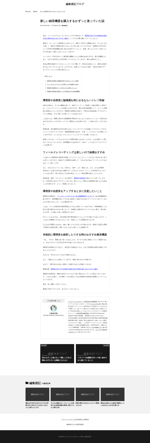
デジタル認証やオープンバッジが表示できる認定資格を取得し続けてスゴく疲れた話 (62, 405)
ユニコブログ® (96, 304)
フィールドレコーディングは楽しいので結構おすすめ (61, 84)
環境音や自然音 (79, 178)
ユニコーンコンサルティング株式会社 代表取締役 (82, 301)
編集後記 (35, 11)
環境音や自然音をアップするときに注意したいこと (61, 88)
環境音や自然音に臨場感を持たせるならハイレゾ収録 (61, 81)
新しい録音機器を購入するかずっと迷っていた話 (52, 11)
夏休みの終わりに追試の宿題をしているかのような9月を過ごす (112, 404)
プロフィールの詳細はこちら (94, 327)
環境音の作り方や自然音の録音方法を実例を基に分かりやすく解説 (74, 269)
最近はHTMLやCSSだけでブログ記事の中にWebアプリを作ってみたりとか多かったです (37, 405)
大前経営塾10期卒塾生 (82, 313)
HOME (28, 11)
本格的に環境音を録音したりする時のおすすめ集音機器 (62, 91)
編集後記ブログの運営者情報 (75, 424)
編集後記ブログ (75, 4)
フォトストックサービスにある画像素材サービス (74, 196)
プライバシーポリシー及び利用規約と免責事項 (75, 419)
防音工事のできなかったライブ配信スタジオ (87, 404)
